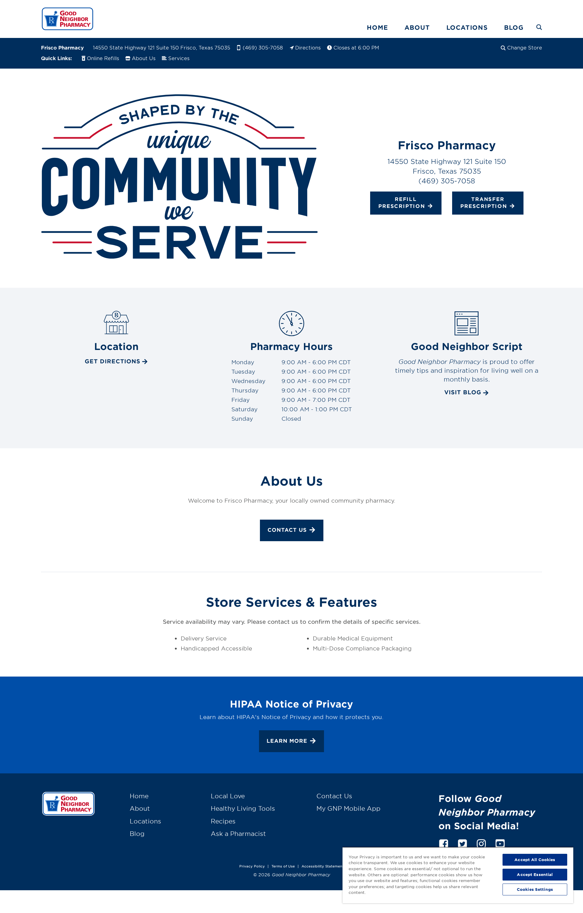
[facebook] (443, 843)
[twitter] (462, 843)
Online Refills (103, 58)
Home (377, 27)
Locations (467, 27)
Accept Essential (535, 874)
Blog (513, 27)
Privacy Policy (252, 866)
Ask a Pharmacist (238, 833)
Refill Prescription (401, 202)
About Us (143, 58)
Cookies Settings (535, 889)
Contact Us (287, 530)
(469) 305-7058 (263, 47)
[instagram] (481, 843)
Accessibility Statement (323, 866)
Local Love (228, 795)
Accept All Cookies (534, 859)
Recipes (223, 821)
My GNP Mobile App (348, 808)
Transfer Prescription (483, 202)
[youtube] (500, 843)
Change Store (524, 47)
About (417, 27)
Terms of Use (283, 866)
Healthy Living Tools (243, 808)
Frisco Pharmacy (62, 47)
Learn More (287, 741)
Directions (308, 47)
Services (178, 58)
